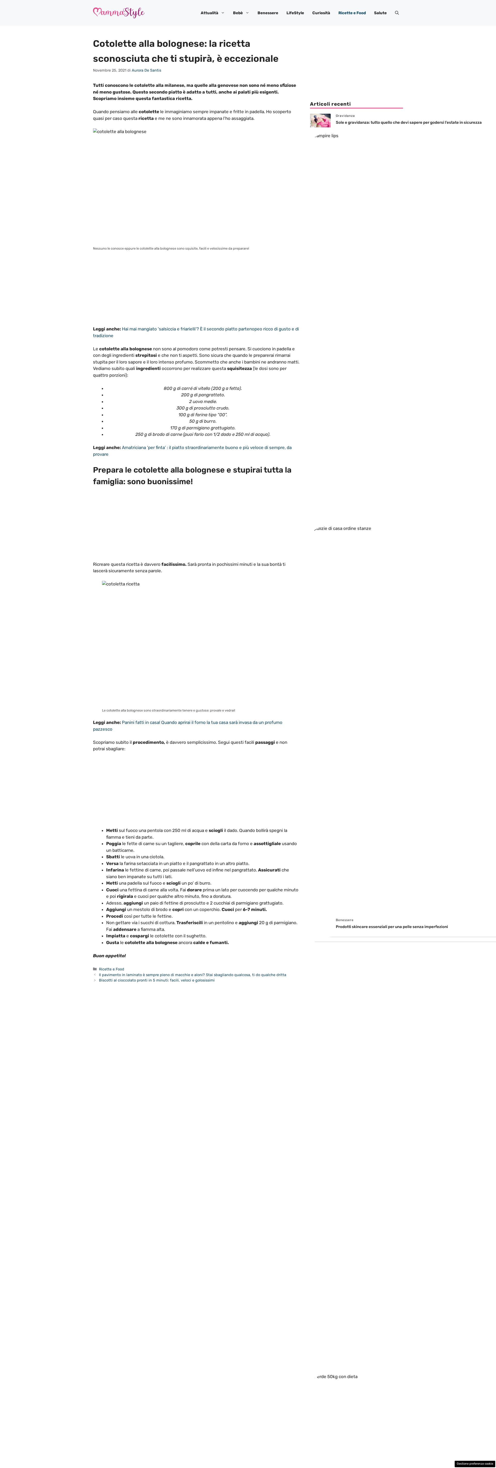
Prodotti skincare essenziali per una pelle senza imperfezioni (392, 926)
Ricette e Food (352, 13)
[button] (397, 13)
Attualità (209, 13)
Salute (380, 13)
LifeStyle (295, 13)
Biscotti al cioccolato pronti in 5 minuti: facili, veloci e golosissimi (157, 980)
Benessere (268, 13)
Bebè (238, 13)
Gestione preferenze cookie (475, 1463)
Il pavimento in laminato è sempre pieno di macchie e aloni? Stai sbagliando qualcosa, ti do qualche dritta (192, 974)
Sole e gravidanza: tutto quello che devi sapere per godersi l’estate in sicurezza (409, 122)
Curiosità (321, 13)
